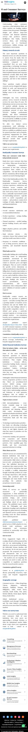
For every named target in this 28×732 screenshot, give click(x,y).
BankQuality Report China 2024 (12, 325)
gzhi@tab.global (19, 570)
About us (6, 725)
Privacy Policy (19, 727)
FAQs (24, 729)
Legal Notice (18, 729)
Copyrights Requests (7, 729)
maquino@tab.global (18, 147)
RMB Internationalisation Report (12, 522)
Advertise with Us (9, 727)
